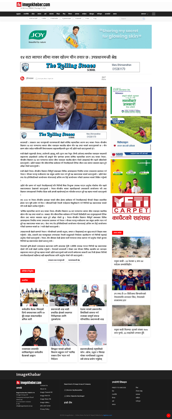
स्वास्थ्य (51, 14)
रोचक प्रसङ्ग (139, 391)
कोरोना (44, 18)
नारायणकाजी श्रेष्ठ (74, 260)
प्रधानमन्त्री (78, 18)
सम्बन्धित (25, 280)
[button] (154, 14)
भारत (88, 18)
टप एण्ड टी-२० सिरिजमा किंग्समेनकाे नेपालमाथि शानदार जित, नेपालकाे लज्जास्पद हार (130, 297)
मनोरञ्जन (99, 14)
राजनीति (26, 14)
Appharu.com (107, 415)
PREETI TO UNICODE (119, 387)
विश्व (64, 14)
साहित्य (84, 14)
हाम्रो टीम (68, 403)
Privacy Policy (44, 409)
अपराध (77, 14)
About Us (43, 389)
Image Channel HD (46, 392)
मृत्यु (95, 18)
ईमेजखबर (30, 78)
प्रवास (115, 14)
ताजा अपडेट (118, 232)
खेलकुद (91, 14)
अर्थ (45, 14)
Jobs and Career (45, 406)
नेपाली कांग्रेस (55, 18)
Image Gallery (44, 402)
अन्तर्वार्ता (107, 14)
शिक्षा (58, 14)
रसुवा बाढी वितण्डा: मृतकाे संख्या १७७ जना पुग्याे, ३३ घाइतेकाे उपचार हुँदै (131, 331)
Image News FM (45, 399)
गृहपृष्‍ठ (18, 14)
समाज (39, 14)
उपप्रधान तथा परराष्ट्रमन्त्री (56, 260)
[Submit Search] (144, 19)
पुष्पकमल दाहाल (67, 18)
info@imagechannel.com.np (24, 406)
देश (113, 391)
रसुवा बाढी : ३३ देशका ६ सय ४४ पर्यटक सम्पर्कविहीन (128, 263)
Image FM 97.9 (45, 395)
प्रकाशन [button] (143, 14)
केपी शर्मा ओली (33, 18)
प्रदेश (33, 14)
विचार (70, 14)
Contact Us (44, 385)
